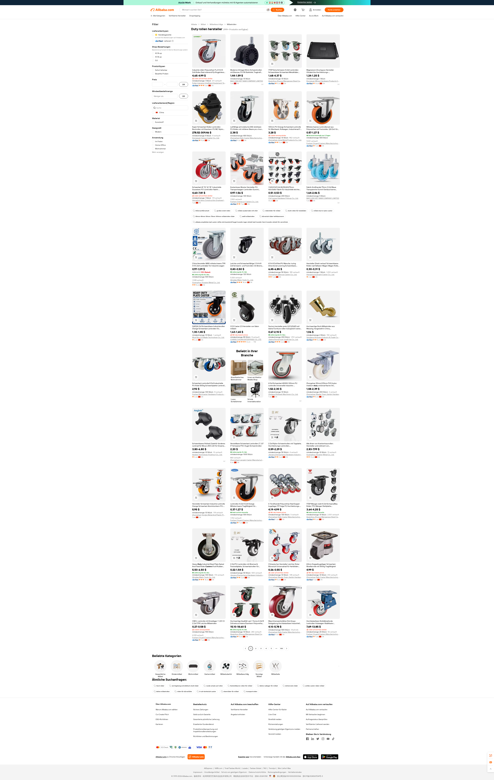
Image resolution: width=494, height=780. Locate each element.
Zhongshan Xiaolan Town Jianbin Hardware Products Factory (323, 394)
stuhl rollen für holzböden (297, 211)
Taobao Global (255, 768)
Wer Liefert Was (284, 768)
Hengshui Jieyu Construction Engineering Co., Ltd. (209, 200)
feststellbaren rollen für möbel (241, 686)
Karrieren (159, 724)
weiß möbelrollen (248, 216)
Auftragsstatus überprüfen (316, 719)
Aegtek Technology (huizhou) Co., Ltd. (207, 455)
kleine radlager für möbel (269, 686)
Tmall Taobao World (232, 768)
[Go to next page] (286, 648)
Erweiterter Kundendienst (203, 724)
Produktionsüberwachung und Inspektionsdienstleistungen (205, 730)
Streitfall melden (274, 719)
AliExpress (208, 768)
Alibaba (194, 24)
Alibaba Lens (161, 757)
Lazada (245, 768)
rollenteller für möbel (272, 211)
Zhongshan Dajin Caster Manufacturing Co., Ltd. (247, 138)
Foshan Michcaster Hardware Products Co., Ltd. (209, 394)
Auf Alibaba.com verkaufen (316, 710)
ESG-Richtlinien (162, 719)
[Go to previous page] (245, 648)
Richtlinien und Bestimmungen (205, 736)
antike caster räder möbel (314, 686)
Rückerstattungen (275, 724)
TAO (265, 768)
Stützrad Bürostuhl (202, 211)
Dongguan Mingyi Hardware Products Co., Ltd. (323, 81)
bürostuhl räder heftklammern (273, 216)
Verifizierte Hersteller (239, 710)
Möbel (203, 24)
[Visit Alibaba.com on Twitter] (317, 738)
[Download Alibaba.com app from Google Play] (329, 756)
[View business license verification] (270, 776)
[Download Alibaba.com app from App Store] (310, 756)
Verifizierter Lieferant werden (317, 724)
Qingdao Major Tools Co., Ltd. (241, 280)
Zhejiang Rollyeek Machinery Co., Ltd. (283, 394)
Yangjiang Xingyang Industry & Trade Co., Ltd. (323, 337)
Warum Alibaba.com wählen (167, 710)
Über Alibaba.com (163, 704)
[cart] (303, 10)
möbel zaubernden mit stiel (248, 211)
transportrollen (251, 691)
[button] (268, 9)
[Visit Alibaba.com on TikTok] (333, 738)
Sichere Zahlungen (200, 710)
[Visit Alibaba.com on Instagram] (322, 738)
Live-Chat (272, 714)
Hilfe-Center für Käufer (277, 710)
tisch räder (160, 686)
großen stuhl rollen (223, 211)
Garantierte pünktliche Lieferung (206, 719)
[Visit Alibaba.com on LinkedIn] (312, 738)
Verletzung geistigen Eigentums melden (284, 729)
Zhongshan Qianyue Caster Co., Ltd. (282, 274)
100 (281, 648)
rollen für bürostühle (184, 691)
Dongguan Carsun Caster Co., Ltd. (205, 138)
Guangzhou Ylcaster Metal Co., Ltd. (206, 282)
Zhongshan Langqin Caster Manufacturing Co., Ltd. (247, 460)
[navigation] (170, 337)
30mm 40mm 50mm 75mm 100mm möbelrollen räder (215, 216)
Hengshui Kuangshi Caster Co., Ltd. (320, 274)
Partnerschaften (312, 729)
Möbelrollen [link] (231, 24)
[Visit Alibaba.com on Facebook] (307, 738)
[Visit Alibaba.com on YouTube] (328, 738)
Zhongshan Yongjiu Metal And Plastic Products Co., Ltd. (209, 515)
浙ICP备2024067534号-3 (313, 776)
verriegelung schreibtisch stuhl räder (185, 686)
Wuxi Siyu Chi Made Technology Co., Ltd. (208, 337)
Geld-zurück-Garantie (201, 714)
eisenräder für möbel (231, 691)
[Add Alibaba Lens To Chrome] (196, 756)
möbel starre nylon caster (323, 211)
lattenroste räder (291, 686)
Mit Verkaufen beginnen (315, 714)
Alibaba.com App (293, 757)
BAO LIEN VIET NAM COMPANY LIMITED (246, 81)
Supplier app (243, 757)
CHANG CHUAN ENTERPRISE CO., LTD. (245, 339)
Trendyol (272, 768)
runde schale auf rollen (214, 686)
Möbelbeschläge (216, 24)
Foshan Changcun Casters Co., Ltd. (244, 202)
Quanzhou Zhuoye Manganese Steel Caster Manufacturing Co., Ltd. (285, 81)
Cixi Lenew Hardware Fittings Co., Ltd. (283, 198)
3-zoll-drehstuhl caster (207, 691)
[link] (490, 755)
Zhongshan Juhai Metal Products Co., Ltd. (285, 140)
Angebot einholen (238, 714)
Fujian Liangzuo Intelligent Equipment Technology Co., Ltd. (209, 83)
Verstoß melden (274, 734)
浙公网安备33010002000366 (289, 776)
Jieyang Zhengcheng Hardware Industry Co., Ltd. (285, 455)
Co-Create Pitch (162, 714)
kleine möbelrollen (163, 691)
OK (183, 84)
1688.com (218, 768)
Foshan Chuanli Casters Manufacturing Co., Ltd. (323, 143)
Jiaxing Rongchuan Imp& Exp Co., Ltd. (283, 339)
